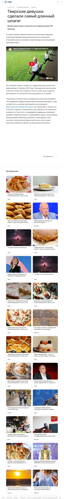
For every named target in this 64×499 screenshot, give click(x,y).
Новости (33, 7)
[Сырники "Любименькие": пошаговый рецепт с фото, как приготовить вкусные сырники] (18, 188)
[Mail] (6, 2)
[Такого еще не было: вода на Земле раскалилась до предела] (18, 482)
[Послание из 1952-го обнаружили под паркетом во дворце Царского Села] (45, 321)
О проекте (22, 497)
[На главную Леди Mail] (9, 2)
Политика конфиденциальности (50, 497)
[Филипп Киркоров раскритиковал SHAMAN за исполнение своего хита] (45, 455)
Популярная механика (23, 7)
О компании (9, 497)
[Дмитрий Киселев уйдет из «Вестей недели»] (45, 215)
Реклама (16, 497)
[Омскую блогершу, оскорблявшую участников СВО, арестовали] (45, 428)
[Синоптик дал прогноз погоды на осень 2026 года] (18, 402)
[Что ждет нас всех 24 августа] (45, 268)
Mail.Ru (3, 497)
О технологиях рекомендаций (33, 497)
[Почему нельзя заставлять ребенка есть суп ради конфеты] (18, 428)
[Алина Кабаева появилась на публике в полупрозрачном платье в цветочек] (18, 268)
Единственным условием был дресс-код (21, 107)
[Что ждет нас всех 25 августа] (18, 241)
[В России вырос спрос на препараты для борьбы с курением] (45, 482)
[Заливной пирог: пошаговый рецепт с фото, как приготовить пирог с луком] (45, 241)
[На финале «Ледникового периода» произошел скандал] (45, 402)
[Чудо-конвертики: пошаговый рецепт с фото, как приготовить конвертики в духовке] (18, 215)
